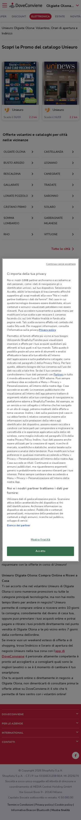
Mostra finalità (40, 540)
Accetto (40, 551)
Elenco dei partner (18, 525)
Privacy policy (47, 330)
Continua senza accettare (61, 264)
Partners (58, 374)
